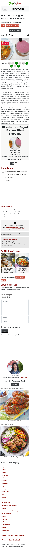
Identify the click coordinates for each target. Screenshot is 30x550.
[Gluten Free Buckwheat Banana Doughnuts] (8, 263)
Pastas (4, 508)
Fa (18, 66)
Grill (3, 494)
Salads (4, 516)
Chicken (4, 478)
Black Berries (20, 277)
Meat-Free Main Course (9, 505)
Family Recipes (7, 489)
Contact (10, 536)
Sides (3, 522)
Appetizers (5, 467)
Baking (4, 470)
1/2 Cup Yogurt (15, 174)
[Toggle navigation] (4, 9)
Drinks (3, 25)
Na (23, 63)
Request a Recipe (7, 246)
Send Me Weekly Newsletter (12, 327)
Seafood (4, 519)
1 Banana (7, 180)
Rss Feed (16, 540)
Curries (4, 481)
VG (11, 66)
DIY (3, 486)
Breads (4, 472)
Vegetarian (5, 530)
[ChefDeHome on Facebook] (22, 9)
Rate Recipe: (6, 294)
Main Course (6, 503)
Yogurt (3, 280)
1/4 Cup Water (8, 177)
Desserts (5, 483)
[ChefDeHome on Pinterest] (16, 9)
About (4, 536)
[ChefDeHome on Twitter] (19, 9)
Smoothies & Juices (12, 25)
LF (20, 63)
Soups (4, 527)
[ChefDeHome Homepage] (15, 3)
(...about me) (23, 377)
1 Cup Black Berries (15, 171)
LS (27, 63)
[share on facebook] (9, 35)
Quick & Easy (6, 514)
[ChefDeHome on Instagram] (13, 9)
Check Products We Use (9, 244)
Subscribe (15, 385)
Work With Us (19, 536)
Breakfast (5, 475)
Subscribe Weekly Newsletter (11, 242)
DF (9, 63)
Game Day (5, 492)
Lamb (3, 500)
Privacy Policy (7, 540)
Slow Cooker (6, 525)
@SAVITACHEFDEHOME (11, 227)
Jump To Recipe (15, 30)
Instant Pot (5, 497)
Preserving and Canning (10, 511)
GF (13, 63)
